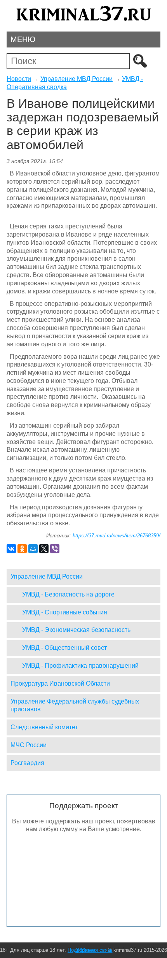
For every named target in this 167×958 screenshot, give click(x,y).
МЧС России (28, 745)
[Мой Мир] (33, 548)
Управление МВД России (76, 78)
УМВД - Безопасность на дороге (68, 594)
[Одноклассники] (22, 548)
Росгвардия (27, 763)
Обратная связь (94, 950)
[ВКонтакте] (11, 548)
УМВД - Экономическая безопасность (76, 629)
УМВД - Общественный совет (64, 647)
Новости (19, 78)
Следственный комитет (44, 727)
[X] (44, 548)
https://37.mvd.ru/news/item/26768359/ (116, 536)
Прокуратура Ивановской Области (60, 683)
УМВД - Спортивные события (64, 612)
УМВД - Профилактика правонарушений (80, 665)
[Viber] (54, 548)
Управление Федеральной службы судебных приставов (74, 705)
